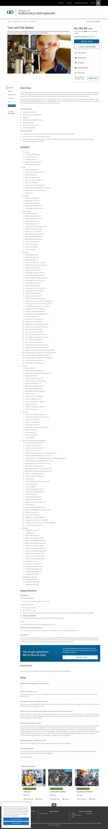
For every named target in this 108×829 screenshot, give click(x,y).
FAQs (9, 101)
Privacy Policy (56, 825)
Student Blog (89, 813)
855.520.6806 (11, 113)
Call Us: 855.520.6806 (93, 21)
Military (73, 813)
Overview (10, 87)
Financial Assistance (77, 815)
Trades (24, 21)
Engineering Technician (85, 792)
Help (73, 817)
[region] (16, 815)
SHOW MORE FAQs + (26, 757)
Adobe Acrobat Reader (29, 615)
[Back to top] (54, 811)
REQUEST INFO (93, 78)
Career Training (44, 813)
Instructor (11, 98)
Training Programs (16, 21)
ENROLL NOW (86, 41)
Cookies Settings (16, 823)
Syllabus (10, 91)
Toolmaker (27, 792)
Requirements (12, 94)
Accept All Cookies (16, 819)
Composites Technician (58, 792)
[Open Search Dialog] (98, 3)
